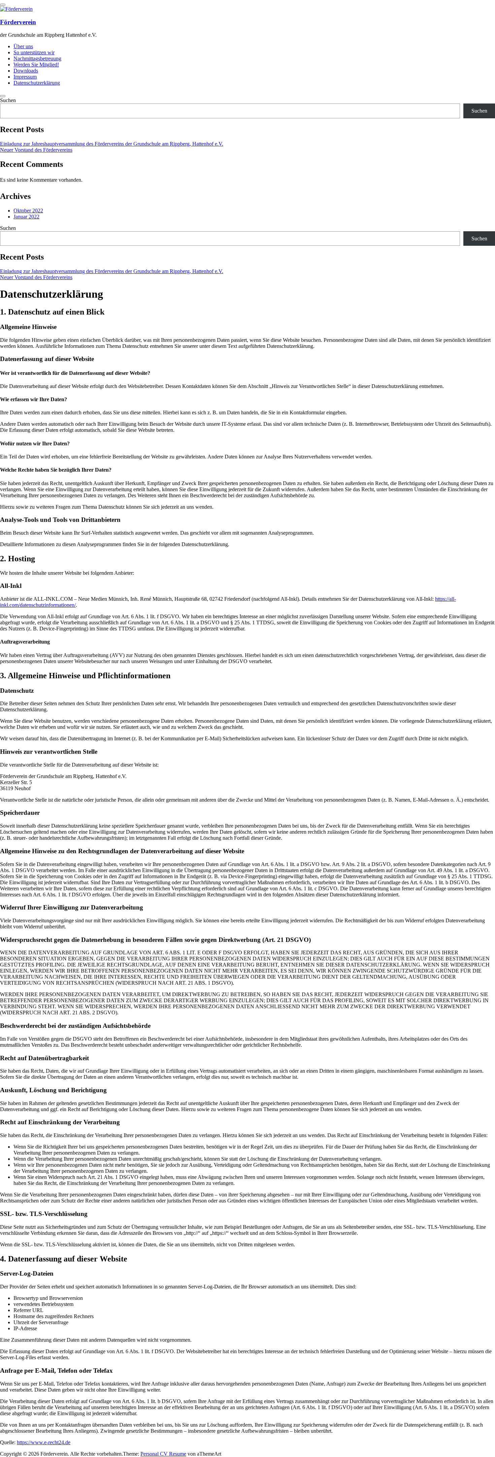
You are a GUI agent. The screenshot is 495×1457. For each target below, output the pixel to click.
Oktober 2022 (28, 210)
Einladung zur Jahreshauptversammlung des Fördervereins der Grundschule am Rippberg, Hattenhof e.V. (111, 144)
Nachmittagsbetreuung (37, 58)
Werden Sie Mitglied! (36, 64)
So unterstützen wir (34, 52)
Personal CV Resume (163, 1454)
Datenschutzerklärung (36, 83)
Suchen (8, 100)
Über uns (23, 46)
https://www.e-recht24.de (43, 1442)
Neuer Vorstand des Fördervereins (36, 150)
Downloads (25, 70)
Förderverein (18, 22)
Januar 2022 (26, 216)
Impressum (25, 77)
